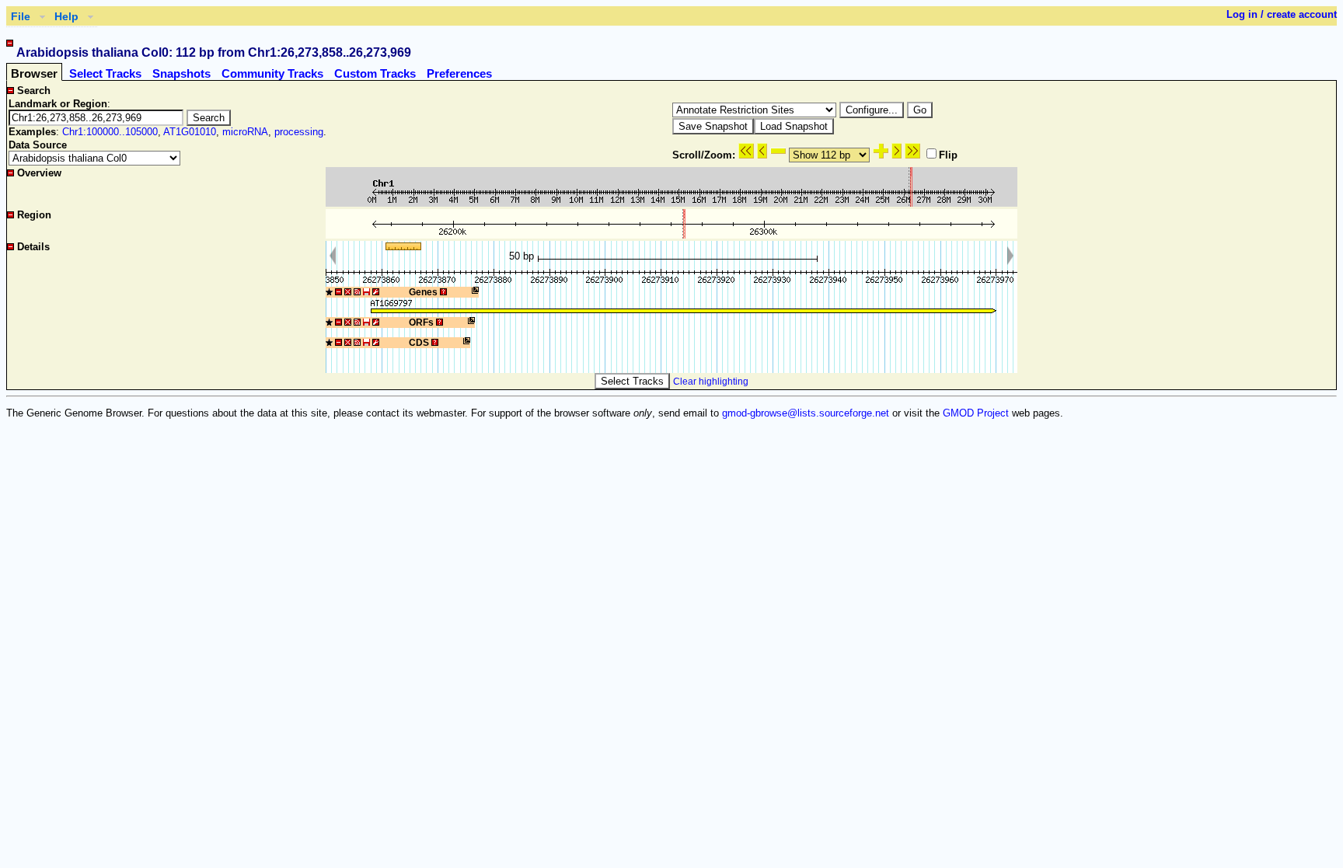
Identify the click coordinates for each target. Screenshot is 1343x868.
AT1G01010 (189, 132)
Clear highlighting (710, 381)
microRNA (245, 132)
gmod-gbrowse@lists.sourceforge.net (805, 413)
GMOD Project (976, 413)
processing (298, 132)
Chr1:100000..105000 (110, 132)
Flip (948, 155)
